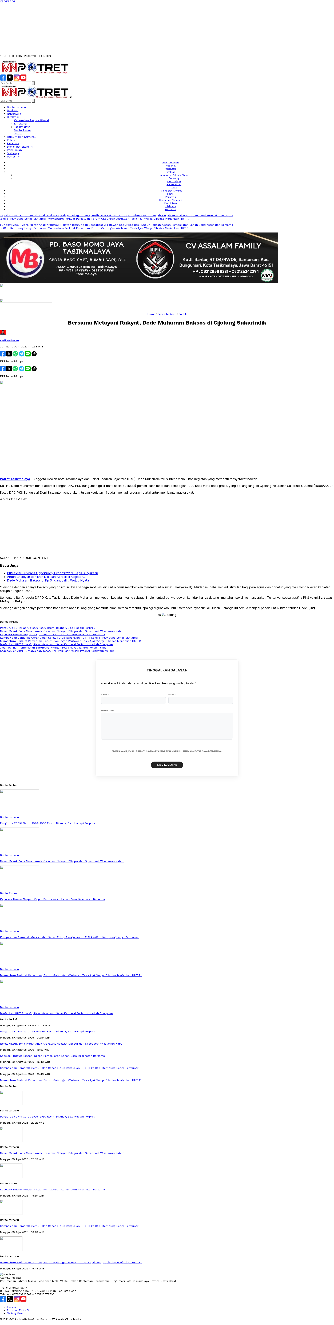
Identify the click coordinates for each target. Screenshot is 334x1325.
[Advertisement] (104, 27)
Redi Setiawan (9, 340)
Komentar (107, 710)
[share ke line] (28, 355)
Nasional (12, 110)
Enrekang (20, 123)
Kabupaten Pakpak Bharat (31, 120)
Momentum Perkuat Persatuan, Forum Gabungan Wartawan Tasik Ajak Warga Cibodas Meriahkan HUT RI (93, 218)
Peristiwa (13, 143)
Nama (105, 694)
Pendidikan (14, 150)
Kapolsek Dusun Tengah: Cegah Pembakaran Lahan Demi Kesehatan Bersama (155, 215)
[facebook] (3, 79)
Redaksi (11, 1307)
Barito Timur (22, 130)
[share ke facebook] (3, 355)
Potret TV (13, 156)
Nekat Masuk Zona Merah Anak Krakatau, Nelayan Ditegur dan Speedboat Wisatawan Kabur (62, 1153)
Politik (11, 140)
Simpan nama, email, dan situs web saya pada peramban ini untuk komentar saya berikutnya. (167, 751)
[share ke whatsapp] (16, 355)
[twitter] (10, 79)
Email (172, 694)
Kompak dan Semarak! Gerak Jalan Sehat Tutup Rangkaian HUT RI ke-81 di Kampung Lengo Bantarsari (69, 1226)
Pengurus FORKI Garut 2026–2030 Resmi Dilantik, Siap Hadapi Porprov (47, 1116)
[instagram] (17, 79)
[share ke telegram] (22, 355)
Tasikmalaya (22, 126)
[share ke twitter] (9, 355)
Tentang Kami (15, 1313)
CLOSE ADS (8, 1)
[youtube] (23, 79)
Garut (18, 133)
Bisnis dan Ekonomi (20, 146)
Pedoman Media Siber (20, 1310)
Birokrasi (13, 117)
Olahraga (13, 153)
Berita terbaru (16, 107)
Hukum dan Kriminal (21, 136)
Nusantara (14, 113)
